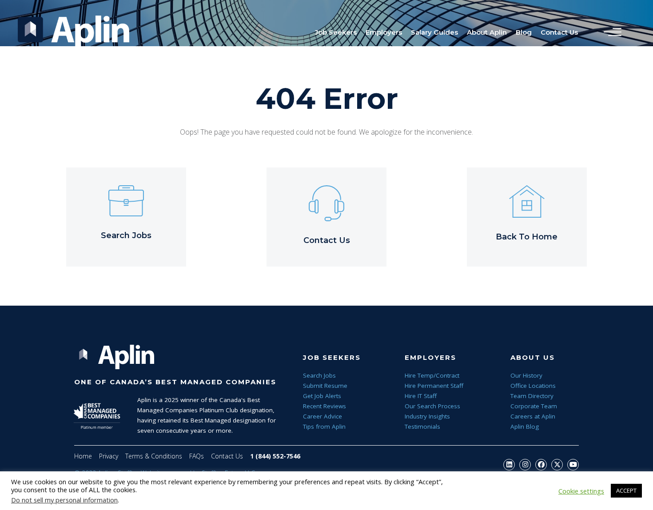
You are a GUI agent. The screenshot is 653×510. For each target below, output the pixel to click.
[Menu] (610, 32)
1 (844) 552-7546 (275, 456)
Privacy (108, 456)
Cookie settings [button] (581, 491)
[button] (509, 464)
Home (83, 456)
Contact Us (227, 456)
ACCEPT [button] (626, 490)
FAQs (196, 456)
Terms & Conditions (153, 456)
